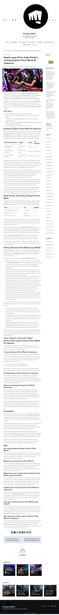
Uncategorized (49, 257)
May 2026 (48, 147)
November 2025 (49, 165)
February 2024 (49, 223)
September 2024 (49, 202)
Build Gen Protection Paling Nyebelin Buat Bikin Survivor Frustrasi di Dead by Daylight (50, 94)
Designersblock (29, 34)
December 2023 (49, 230)
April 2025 (48, 181)
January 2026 (49, 159)
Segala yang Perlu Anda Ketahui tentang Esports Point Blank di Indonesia (21, 60)
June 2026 (48, 144)
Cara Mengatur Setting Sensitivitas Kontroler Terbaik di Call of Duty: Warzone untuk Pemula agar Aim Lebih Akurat (50, 75)
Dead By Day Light (48, 42)
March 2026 (48, 153)
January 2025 (49, 190)
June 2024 (48, 211)
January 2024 (49, 226)
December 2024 (49, 193)
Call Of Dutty (14, 42)
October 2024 (49, 199)
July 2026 (48, 141)
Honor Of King (22, 42)
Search (48, 54)
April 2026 (48, 150)
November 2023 (49, 233)
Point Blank (39, 42)
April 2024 (48, 217)
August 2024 (49, 205)
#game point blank (26, 66)
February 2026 (49, 156)
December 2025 (49, 162)
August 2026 (49, 138)
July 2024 (48, 208)
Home (7, 42)
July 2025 (48, 177)
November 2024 (49, 196)
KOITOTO (34, 613)
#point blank (32, 66)
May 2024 (48, 214)
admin (8, 66)
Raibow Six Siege (27, 44)
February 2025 (49, 187)
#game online (20, 66)
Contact (34, 44)
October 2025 (49, 168)
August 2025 (49, 174)
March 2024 (48, 220)
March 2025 (48, 184)
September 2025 (49, 171)
